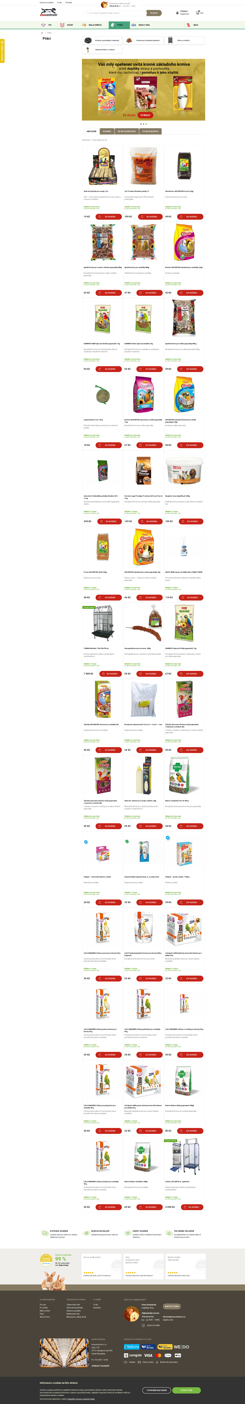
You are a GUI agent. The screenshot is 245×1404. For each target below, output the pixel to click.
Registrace (184, 14)
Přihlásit (184, 11)
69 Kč (127, 1207)
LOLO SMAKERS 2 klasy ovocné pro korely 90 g (102, 953)
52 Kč (87, 292)
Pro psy (43, 1305)
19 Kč (87, 216)
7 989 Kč (88, 673)
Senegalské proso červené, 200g (137, 648)
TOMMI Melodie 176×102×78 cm (96, 648)
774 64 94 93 (113, 6)
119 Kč (169, 597)
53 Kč (127, 368)
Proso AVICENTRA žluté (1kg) (95, 572)
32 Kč (127, 902)
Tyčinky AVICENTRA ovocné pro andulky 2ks (101, 724)
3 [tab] (146, 124)
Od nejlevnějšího (127, 131)
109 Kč (128, 216)
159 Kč (169, 521)
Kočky (70, 25)
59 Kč (168, 368)
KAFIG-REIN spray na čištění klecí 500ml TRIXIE (183, 572)
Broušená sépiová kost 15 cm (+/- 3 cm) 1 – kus (143, 724)
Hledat (154, 13)
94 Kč (168, 826)
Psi (49, 25)
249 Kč (87, 521)
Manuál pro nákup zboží (76, 1317)
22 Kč (168, 978)
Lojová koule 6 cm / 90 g (93, 420)
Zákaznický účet (73, 1305)
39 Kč (168, 902)
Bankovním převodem (169, 1362)
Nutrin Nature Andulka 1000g (136, 1182)
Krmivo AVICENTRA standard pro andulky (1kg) (184, 267)
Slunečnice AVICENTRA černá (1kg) (179, 191)
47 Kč (127, 292)
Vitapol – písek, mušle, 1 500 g (177, 877)
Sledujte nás (153, 1325)
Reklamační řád (73, 1314)
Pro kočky (44, 1308)
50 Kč (168, 445)
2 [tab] (143, 124)
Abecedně (91, 131)
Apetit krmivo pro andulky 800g (136, 267)
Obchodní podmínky (75, 1308)
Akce (195, 25)
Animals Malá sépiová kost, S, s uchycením (141, 877)
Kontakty (97, 1308)
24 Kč (87, 902)
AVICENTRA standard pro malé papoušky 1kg (142, 572)
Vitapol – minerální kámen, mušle (97, 877)
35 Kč (87, 749)
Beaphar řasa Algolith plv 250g (177, 496)
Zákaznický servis (76, 1300)
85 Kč (168, 1130)
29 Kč (127, 1054)
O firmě (97, 1300)
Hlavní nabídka (47, 1300)
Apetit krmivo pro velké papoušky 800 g (181, 344)
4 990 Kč (170, 1207)
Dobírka (132, 1362)
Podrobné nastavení (157, 1390)
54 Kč (87, 368)
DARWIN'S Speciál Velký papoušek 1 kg (180, 648)
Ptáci (120, 25)
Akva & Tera (144, 25)
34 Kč (127, 749)
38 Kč (87, 597)
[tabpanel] (142, 90)
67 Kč (127, 445)
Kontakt (69, 3)
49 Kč (168, 216)
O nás (59, 3)
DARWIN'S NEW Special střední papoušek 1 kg (102, 344)
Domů (42, 33)
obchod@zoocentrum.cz (174, 1317)
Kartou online (148, 1362)
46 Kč (127, 597)
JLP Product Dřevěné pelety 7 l (136, 191)
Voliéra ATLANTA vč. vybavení (177, 1182)
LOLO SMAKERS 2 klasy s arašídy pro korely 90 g (184, 1029)
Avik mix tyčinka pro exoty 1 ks (96, 191)
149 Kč (128, 521)
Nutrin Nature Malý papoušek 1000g (179, 1105)
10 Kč (87, 445)
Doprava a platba (46, 3)
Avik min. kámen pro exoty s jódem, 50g (140, 801)
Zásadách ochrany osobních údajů (81, 1399)
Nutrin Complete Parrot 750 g (177, 801)
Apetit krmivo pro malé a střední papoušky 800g (103, 267)
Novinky (107, 131)
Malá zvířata (95, 25)
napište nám (172, 1306)
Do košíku (110, 217)
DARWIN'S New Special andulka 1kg (138, 344)
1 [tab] (141, 124)
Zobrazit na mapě (100, 1366)
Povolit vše (186, 1390)
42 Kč (168, 292)
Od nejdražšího (150, 131)
